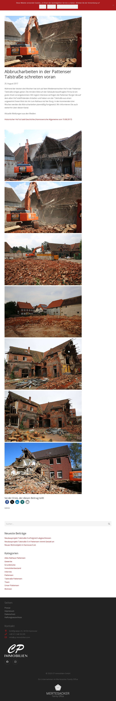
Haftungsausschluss (13, 617)
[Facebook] (7, 662)
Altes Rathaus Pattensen (15, 558)
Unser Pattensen (12, 585)
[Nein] (113, 5)
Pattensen (9, 575)
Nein (51, 6)
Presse (7, 608)
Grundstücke (10, 565)
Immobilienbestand (13, 568)
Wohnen (8, 589)
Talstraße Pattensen (13, 578)
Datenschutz (10, 614)
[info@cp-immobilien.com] (7, 637)
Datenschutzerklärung (67, 6)
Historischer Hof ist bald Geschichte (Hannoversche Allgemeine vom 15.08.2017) (38, 119)
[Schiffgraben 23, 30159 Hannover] (7, 631)
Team (7, 582)
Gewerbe (8, 561)
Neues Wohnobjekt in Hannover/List (20, 545)
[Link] (58, 650)
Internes (8, 572)
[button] (7, 502)
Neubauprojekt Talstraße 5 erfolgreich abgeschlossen (28, 538)
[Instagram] (15, 662)
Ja (43, 6)
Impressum (9, 611)
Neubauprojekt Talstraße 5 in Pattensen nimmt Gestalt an (29, 541)
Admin (7, 508)
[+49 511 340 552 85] (7, 634)
